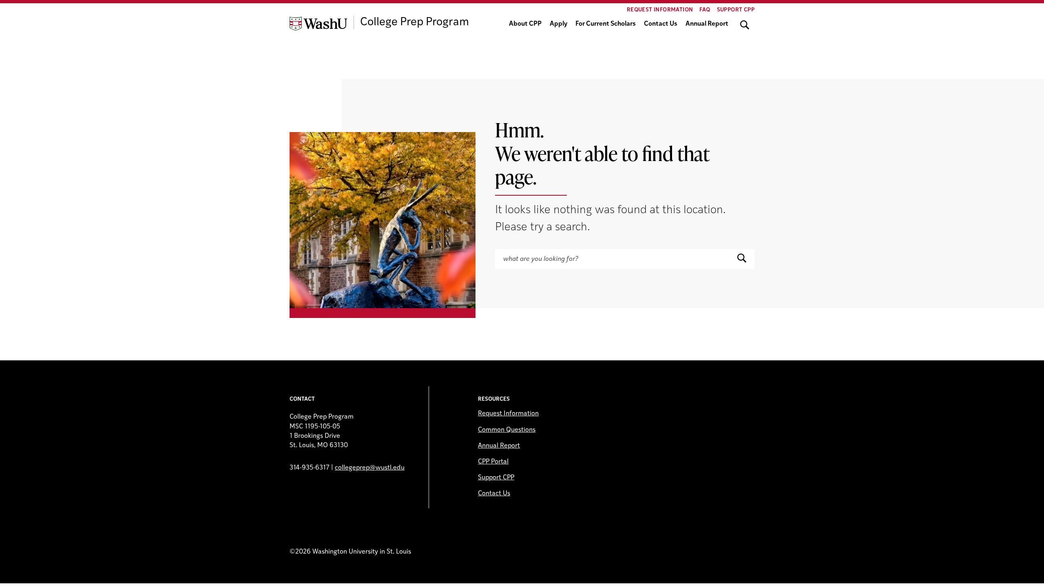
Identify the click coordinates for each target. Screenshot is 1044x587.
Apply (558, 24)
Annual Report (707, 24)
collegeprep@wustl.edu (370, 468)
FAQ (704, 10)
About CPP (525, 24)
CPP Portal (493, 462)
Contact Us (660, 24)
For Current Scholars (605, 24)
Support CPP (735, 10)
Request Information (660, 10)
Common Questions (506, 430)
